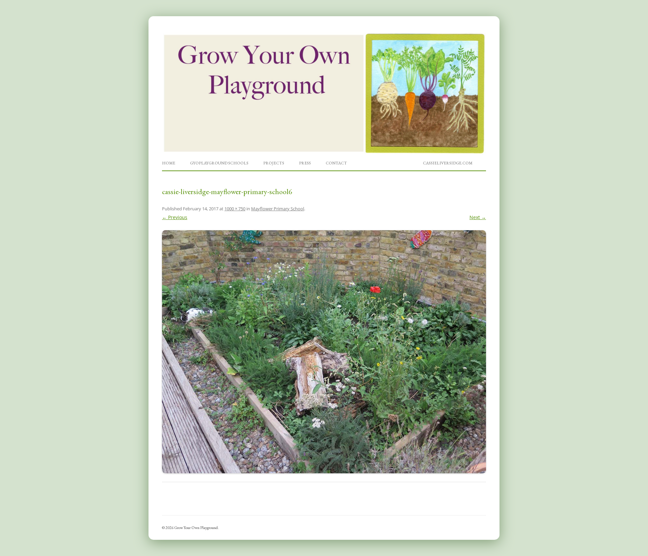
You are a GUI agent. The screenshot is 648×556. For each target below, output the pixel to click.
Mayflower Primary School (277, 209)
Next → (477, 217)
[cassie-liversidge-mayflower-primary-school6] (324, 351)
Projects (273, 163)
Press (305, 163)
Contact (336, 163)
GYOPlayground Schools (219, 163)
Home (168, 163)
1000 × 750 (234, 209)
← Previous (174, 217)
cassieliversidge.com (448, 163)
